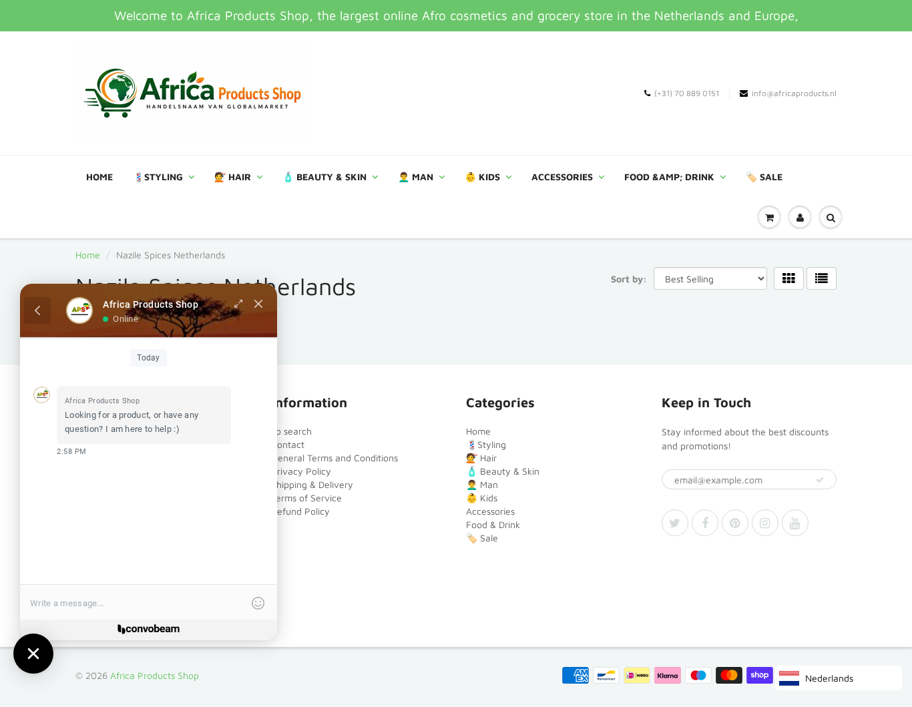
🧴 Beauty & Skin (324, 176)
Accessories (562, 176)
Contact (287, 444)
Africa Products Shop (154, 675)
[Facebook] (705, 522)
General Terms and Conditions (334, 457)
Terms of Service (306, 497)
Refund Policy (300, 511)
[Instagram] (765, 522)
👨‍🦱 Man (415, 176)
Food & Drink (493, 524)
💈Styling (158, 176)
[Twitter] (675, 522)
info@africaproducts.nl (794, 93)
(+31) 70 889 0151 (686, 93)
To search (291, 431)
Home (99, 176)
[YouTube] (795, 522)
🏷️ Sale (764, 176)
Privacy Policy (301, 471)
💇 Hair (232, 176)
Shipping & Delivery (312, 484)
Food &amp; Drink (669, 176)
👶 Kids (482, 176)
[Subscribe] (820, 480)
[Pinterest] (735, 522)
